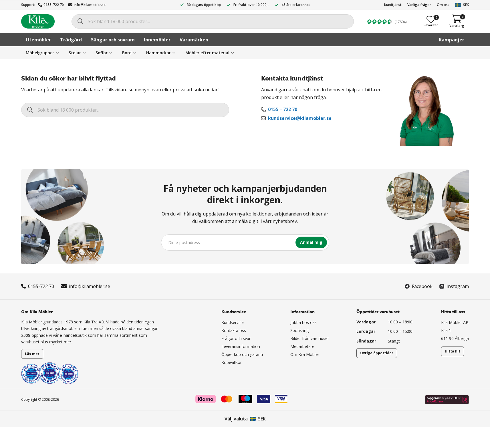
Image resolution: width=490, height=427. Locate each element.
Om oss (443, 4)
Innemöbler (157, 40)
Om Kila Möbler (304, 354)
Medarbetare (302, 346)
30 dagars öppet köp (204, 4)
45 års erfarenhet (295, 4)
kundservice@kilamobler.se (300, 118)
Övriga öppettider (376, 353)
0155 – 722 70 (282, 109)
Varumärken (194, 40)
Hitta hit (452, 351)
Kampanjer (451, 40)
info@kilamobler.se (90, 4)
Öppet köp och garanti (242, 354)
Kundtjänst (393, 4)
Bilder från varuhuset (309, 338)
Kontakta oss (233, 330)
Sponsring (299, 330)
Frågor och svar (236, 338)
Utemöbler (38, 40)
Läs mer (32, 353)
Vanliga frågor (419, 4)
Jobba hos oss (303, 322)
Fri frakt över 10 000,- (251, 4)
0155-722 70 (53, 4)
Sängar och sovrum (113, 40)
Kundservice (232, 322)
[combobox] (213, 21)
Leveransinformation (240, 346)
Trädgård (71, 40)
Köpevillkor (231, 362)
